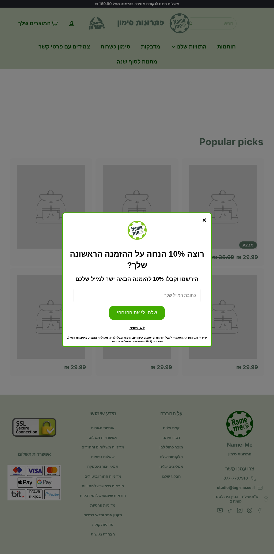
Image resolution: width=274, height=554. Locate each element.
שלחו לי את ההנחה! (137, 312)
